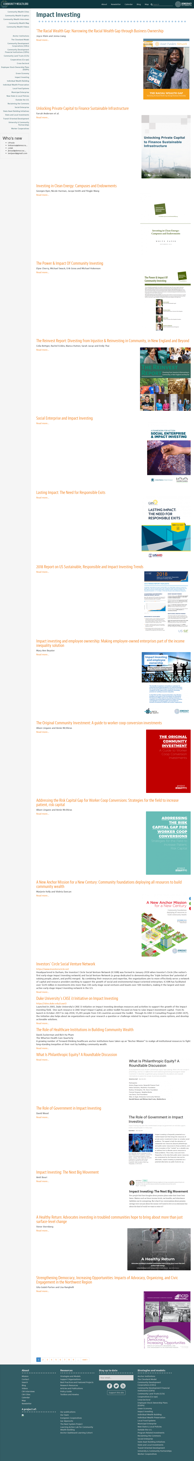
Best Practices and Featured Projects (76, 1382)
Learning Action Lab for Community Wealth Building (76, 1428)
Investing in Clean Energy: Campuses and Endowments (76, 186)
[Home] (14, 4)
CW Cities (26, 1394)
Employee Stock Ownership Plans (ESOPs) (152, 1404)
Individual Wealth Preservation (151, 1417)
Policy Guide (66, 1391)
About (104, 4)
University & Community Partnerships (155, 1451)
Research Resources (69, 1385)
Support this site (116, 1392)
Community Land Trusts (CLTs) (151, 1393)
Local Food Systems (146, 1420)
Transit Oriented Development (151, 1448)
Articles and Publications (71, 1388)
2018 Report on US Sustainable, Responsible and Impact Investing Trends (89, 567)
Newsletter (116, 4)
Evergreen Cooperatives (71, 1418)
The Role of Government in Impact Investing (68, 1108)
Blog (139, 4)
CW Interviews (28, 1391)
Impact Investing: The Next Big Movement (67, 1172)
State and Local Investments (150, 1445)
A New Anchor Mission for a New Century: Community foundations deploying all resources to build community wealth (109, 884)
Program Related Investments (151, 1432)
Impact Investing (145, 1411)
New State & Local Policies (150, 1426)
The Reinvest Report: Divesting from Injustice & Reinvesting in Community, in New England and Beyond (112, 340)
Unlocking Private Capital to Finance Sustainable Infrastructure (82, 108)
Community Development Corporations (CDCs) (149, 1383)
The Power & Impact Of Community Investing (69, 263)
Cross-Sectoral (144, 1399)
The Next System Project (71, 1424)
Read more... (42, 40)
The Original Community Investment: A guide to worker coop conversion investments (99, 723)
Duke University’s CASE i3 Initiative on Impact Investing (77, 998)
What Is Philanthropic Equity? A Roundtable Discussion (76, 1054)
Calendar (129, 4)
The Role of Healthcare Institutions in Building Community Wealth (84, 1029)
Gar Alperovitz (66, 1421)
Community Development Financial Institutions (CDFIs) (154, 1389)
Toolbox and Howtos (69, 1394)
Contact (25, 1379)
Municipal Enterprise (147, 1423)
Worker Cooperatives (147, 1454)
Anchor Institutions (146, 1376)
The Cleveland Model (147, 1379)
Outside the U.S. (145, 1429)
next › (85, 1359)
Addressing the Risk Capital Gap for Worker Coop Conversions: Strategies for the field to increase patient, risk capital (107, 802)
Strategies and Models (70, 1376)
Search (25, 1382)
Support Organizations (70, 1379)
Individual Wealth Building (150, 1414)
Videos (25, 1388)
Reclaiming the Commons (149, 1435)
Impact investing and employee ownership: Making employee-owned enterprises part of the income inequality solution (110, 643)
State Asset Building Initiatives (151, 1442)
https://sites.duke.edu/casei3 (51, 1003)
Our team (64, 1415)
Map (147, 4)
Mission (25, 1376)
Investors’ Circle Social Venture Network (65, 964)
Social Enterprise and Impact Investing (64, 418)
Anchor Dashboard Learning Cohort (76, 1432)
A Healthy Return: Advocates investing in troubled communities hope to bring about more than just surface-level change (109, 1219)
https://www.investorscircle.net (52, 969)
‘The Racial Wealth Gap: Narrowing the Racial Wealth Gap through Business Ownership (100, 31)
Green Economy (145, 1408)
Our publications (67, 1412)
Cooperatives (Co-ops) (148, 1396)
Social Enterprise (145, 1439)
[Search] (152, 4)
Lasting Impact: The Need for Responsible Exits (70, 492)
